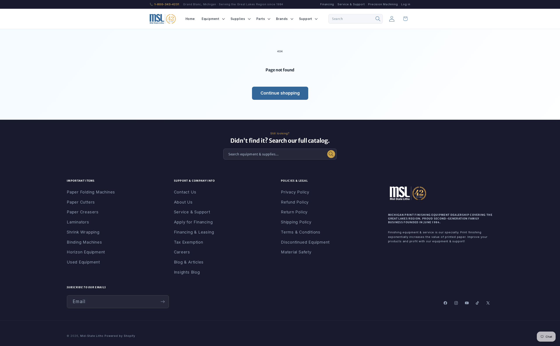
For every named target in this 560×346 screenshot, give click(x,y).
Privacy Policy (295, 192)
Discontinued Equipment (305, 242)
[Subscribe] (162, 301)
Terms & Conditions (300, 232)
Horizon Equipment (86, 251)
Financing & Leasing (194, 232)
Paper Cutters (81, 202)
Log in (405, 4)
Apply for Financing (193, 222)
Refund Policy (295, 202)
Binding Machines (84, 242)
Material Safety (296, 251)
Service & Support (351, 4)
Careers (182, 251)
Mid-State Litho (91, 335)
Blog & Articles (189, 262)
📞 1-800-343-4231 (164, 4)
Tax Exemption (188, 242)
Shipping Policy (296, 222)
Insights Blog (187, 272)
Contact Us (185, 192)
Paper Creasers (83, 211)
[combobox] (355, 19)
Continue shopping (280, 93)
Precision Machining (383, 4)
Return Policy (294, 211)
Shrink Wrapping (83, 232)
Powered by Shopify (120, 335)
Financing (327, 4)
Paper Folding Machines (91, 192)
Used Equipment (83, 262)
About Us (183, 202)
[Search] (378, 19)
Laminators (78, 222)
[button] (212, 18)
